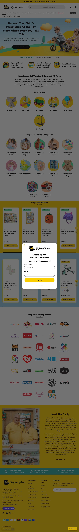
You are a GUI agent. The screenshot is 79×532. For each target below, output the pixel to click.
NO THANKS (39, 285)
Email (26, 271)
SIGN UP (39, 280)
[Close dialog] (24, 245)
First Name (28, 264)
